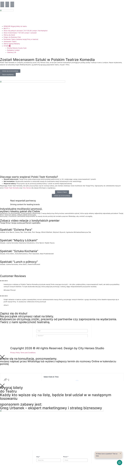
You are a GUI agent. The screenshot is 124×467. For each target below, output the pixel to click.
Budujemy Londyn (13, 50)
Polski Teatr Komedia (11, 188)
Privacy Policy (15, 352)
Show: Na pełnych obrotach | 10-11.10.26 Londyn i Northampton (25, 31)
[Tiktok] (17, 4)
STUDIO (6, 46)
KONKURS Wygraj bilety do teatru (15, 26)
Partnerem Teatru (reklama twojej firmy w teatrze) (21, 39)
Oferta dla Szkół (9, 35)
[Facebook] (2, 4)
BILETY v (7, 28)
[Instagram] (7, 4)
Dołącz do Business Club (12, 37)
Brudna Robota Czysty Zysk (17, 48)
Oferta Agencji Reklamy (12, 44)
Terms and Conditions (27, 352)
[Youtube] (12, 4)
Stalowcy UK (11, 52)
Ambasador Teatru (10, 41)
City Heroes (27, 188)
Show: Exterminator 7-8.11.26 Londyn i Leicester (20, 33)
